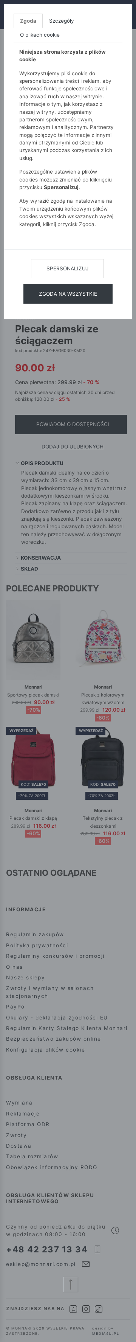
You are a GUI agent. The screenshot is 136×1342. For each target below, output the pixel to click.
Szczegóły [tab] (61, 21)
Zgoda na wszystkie (68, 294)
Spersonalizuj (67, 268)
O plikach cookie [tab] (40, 35)
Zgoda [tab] (28, 21)
